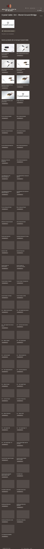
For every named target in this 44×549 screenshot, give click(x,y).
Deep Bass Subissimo (21, 519)
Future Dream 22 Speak (6, 281)
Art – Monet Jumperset (21, 355)
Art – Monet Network (6, 413)
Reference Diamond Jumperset (6, 160)
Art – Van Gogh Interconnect (23, 310)
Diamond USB (4, 250)
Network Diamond (20, 250)
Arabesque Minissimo (6, 504)
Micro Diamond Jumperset (22, 145)
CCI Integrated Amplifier (7, 534)
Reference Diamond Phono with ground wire (7, 85)
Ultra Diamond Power (21, 221)
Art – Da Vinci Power (6, 398)
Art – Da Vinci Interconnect (22, 324)
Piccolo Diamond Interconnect (5, 54)
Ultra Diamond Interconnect (22, 84)
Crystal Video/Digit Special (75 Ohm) (22, 443)
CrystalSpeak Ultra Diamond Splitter (22, 192)
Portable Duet (20, 473)
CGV (22, 548)
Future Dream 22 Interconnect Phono (21, 266)
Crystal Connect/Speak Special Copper (21, 459)
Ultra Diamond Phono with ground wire (7, 101)
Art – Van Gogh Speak (21, 340)
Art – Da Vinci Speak (6, 355)
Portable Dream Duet (21, 489)
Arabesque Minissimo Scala (7, 519)
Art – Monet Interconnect (7, 310)
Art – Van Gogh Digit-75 (22, 427)
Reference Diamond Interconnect (21, 70)
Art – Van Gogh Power (21, 384)
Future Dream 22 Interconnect (5, 266)
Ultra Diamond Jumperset (22, 160)
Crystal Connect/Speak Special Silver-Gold (6, 474)
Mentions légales (26, 548)
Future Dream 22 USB (21, 295)
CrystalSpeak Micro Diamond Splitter (23, 176)
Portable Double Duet (6, 489)
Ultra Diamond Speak (21, 130)
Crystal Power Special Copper (8, 458)
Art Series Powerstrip (21, 398)
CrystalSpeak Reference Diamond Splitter (7, 192)
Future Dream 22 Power (7, 295)
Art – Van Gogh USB (6, 427)
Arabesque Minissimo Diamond (21, 505)
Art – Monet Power (5, 384)
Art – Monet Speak (5, 340)
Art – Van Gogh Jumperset (7, 369)
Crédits (31, 548)
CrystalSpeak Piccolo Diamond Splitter (6, 176)
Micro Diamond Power (21, 207)
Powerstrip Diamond (6, 236)
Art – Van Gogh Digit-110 (7, 442)
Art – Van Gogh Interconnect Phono (8, 325)
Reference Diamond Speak (7, 130)
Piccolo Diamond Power (7, 207)
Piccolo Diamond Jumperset (7, 145)
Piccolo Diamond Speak (6, 116)
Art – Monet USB (20, 413)
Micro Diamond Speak (21, 116)
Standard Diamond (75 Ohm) (23, 236)
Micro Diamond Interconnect (23, 53)
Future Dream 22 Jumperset (22, 281)
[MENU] (42, 3)
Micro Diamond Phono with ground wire (7, 70)
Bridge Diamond (20, 100)
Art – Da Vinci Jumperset (22, 369)
